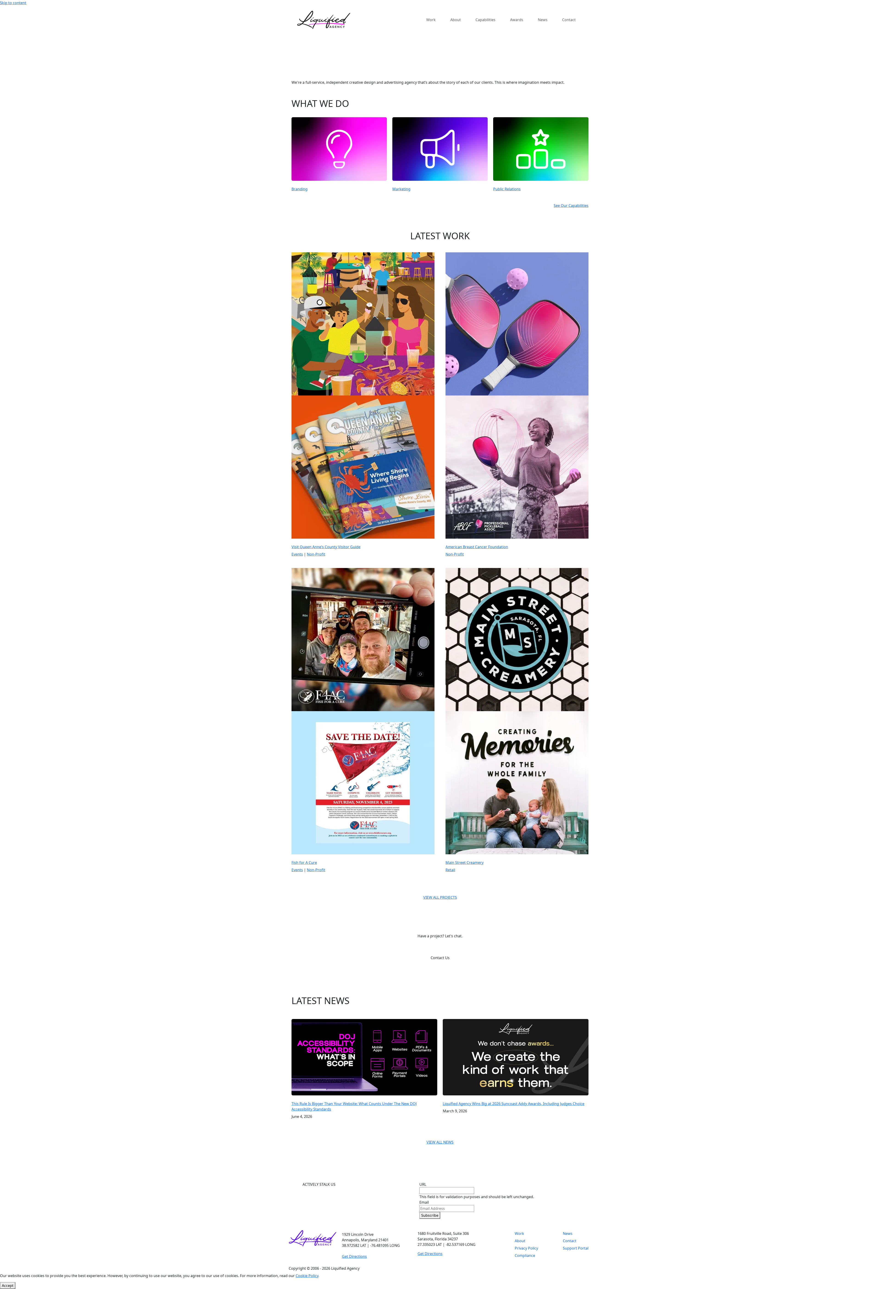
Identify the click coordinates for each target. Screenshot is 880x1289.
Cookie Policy (307, 1275)
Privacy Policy (526, 1248)
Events (297, 554)
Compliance (525, 1255)
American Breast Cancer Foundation (477, 546)
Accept (8, 1285)
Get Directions (354, 1256)
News (567, 1233)
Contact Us (440, 957)
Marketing (401, 189)
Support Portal (575, 1248)
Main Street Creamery (465, 862)
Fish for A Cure (304, 862)
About (520, 1240)
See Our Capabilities (571, 205)
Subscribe (429, 1215)
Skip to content (13, 2)
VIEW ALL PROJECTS (440, 897)
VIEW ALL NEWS (440, 1142)
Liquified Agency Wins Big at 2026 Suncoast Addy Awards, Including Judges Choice (513, 1103)
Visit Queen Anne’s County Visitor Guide (326, 546)
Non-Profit (316, 554)
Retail (450, 869)
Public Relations (507, 189)
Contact (569, 1240)
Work (519, 1233)
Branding (300, 189)
